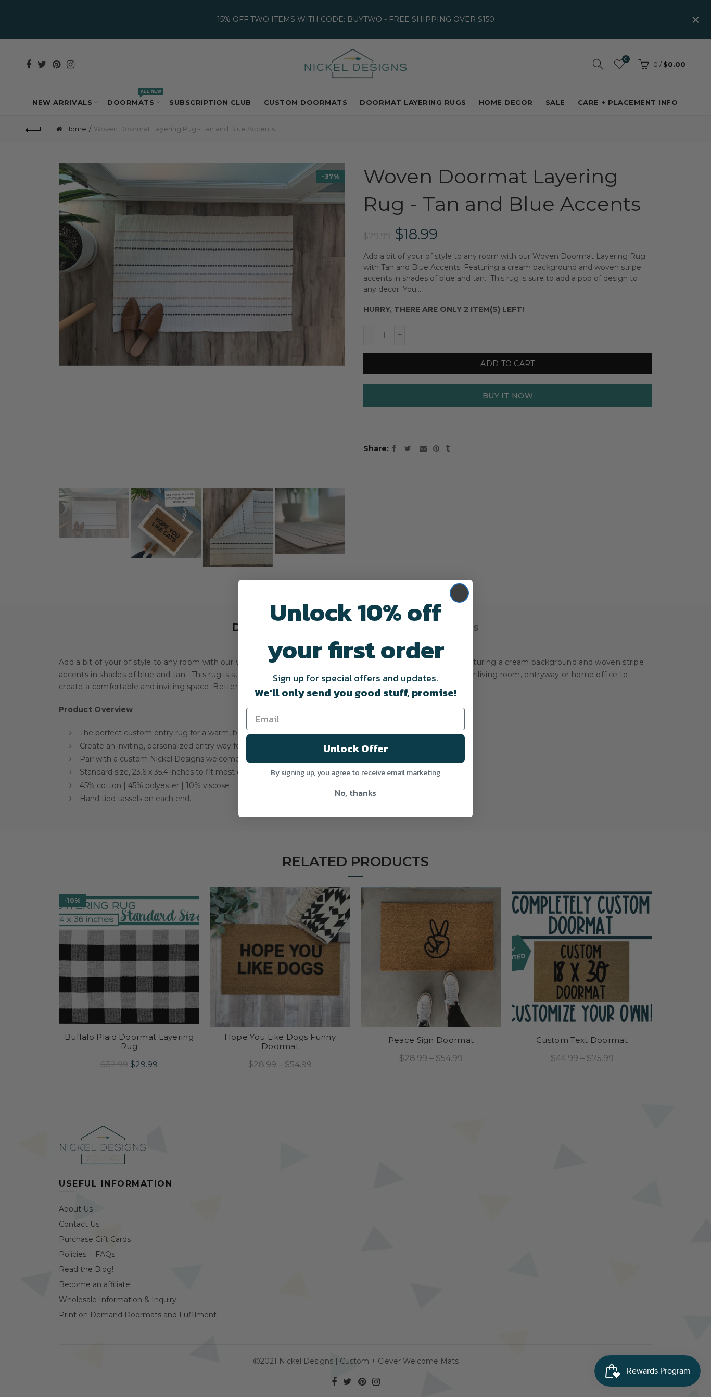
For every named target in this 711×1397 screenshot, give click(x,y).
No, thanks (355, 793)
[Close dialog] (459, 593)
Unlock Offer (355, 748)
